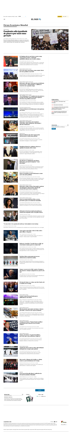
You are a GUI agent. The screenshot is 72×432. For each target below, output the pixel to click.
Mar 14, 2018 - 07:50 (31, 285)
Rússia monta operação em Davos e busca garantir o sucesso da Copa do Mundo (31, 310)
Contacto (5, 429)
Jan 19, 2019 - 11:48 (26, 214)
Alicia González (6, 38)
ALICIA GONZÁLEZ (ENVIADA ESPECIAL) (25, 138)
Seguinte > (40, 390)
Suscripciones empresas (40, 429)
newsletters (54, 125)
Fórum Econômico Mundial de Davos (25, 120)
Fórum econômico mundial (24, 346)
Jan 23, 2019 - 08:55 (32, 100)
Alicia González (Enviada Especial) (25, 312)
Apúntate (53, 128)
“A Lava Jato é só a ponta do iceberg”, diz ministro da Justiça (21, 224)
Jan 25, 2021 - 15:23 (30, 61)
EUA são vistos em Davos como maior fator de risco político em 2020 (32, 71)
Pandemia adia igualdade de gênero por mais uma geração (15, 33)
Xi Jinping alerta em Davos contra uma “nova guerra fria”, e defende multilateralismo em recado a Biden (31, 58)
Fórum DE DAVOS (22, 133)
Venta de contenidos (9, 429)
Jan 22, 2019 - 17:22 (30, 126)
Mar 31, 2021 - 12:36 (23, 38)
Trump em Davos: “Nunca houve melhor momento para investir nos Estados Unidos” (31, 323)
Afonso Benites (22, 150)
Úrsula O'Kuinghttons (23, 299)
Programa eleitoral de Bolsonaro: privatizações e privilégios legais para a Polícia (59, 112)
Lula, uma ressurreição (58, 104)
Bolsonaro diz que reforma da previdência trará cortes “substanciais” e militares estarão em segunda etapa (32, 84)
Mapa (28, 429)
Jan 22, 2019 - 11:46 (30, 150)
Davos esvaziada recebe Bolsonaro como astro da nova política (31, 174)
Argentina (21, 372)
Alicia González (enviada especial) (25, 338)
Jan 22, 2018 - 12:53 (36, 351)
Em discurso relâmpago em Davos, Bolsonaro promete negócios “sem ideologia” (30, 162)
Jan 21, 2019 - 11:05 (36, 202)
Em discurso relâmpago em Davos (25, 107)
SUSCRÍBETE (60, 16)
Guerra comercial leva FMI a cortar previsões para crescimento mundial (30, 200)
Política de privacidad (24, 429)
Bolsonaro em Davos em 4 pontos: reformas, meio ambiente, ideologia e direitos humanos (30, 123)
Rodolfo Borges (11, 38)
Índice (46, 429)
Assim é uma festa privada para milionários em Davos (29, 297)
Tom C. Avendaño (22, 234)
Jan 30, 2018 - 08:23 (37, 299)
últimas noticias (55, 99)
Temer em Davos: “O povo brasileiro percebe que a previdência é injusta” (30, 335)
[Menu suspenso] (4, 19)
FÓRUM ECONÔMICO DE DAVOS (24, 320)
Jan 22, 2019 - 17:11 (36, 138)
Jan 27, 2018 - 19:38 (38, 312)
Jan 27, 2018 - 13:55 (35, 326)
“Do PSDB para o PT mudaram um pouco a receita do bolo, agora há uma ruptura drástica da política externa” (32, 97)
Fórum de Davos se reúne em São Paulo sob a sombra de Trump (32, 283)
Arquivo (27, 394)
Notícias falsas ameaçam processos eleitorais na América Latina (30, 257)
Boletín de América (8, 397)
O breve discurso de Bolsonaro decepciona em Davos (32, 110)
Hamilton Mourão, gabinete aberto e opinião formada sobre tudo (30, 147)
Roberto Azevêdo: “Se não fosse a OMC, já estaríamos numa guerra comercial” (31, 244)
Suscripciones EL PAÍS (33, 429)
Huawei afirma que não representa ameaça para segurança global (30, 135)
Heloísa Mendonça (22, 100)
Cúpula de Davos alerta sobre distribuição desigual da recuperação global (32, 348)
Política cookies (18, 429)
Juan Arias (21, 214)
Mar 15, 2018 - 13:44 (32, 234)
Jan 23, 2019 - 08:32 (36, 112)
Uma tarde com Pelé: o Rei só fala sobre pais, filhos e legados (31, 231)
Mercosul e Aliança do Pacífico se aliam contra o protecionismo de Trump (31, 360)
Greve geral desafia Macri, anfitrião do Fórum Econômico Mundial (31, 374)
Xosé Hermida (22, 285)
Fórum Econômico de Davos (24, 307)
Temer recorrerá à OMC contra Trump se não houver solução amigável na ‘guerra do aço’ (32, 271)
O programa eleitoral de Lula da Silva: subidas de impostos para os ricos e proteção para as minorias (60, 108)
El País (21, 165)
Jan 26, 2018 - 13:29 (38, 338)
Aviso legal (14, 429)
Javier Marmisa (29, 299)
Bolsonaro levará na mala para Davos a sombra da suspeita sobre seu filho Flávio (31, 212)
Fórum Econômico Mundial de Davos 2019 (26, 159)
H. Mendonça (22, 126)
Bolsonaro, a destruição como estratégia (58, 102)
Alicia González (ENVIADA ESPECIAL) (25, 112)
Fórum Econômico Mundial (16, 25)
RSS (44, 429)
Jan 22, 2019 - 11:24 (28, 165)
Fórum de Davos (6, 29)
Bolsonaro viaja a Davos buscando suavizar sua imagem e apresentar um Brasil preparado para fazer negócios (32, 188)
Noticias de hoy (49, 429)
